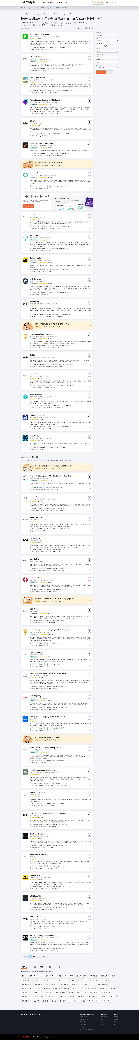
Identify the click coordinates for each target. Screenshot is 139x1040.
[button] (107, 3)
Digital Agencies (30, 14)
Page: (34, 956)
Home (22, 14)
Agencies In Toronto (42, 14)
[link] (59, 3)
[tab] (24, 966)
